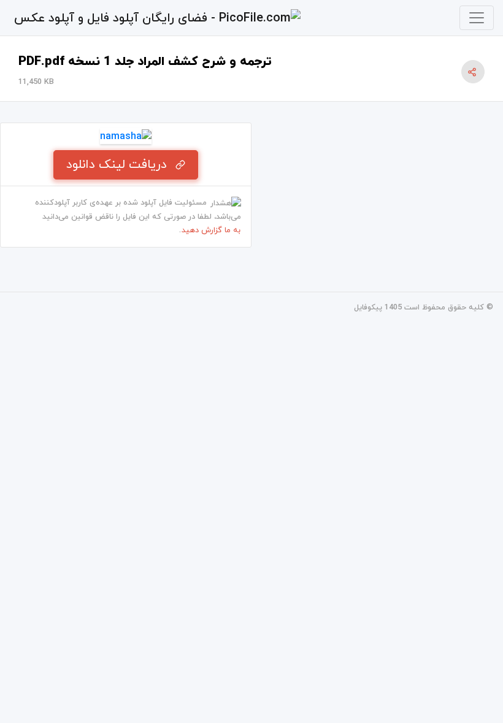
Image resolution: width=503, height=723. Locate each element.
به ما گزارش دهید (211, 230)
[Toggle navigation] (476, 18)
